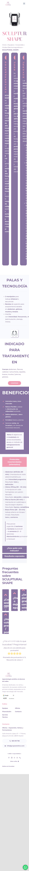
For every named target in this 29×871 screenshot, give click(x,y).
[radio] (9, 654)
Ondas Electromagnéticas (12, 47)
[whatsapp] (14, 757)
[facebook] (9, 757)
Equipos (11, 45)
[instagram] (11, 757)
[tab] (14, 462)
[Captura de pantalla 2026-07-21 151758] (8, 695)
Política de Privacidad (8, 766)
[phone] (20, 757)
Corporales (20, 45)
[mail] (17, 757)
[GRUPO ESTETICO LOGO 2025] (8, 2)
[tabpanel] (14, 506)
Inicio (4, 45)
